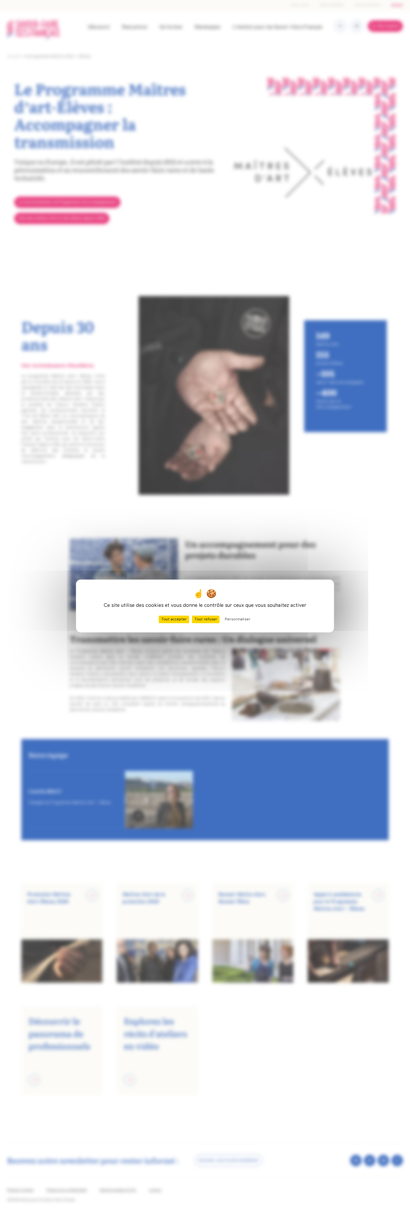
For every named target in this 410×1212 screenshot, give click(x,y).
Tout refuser (205, 619)
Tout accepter (174, 619)
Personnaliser (237, 619)
